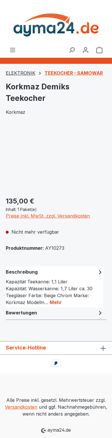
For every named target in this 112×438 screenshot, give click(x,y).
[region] (56, 159)
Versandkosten (21, 407)
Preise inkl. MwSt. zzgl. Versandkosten (48, 216)
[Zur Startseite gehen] (56, 23)
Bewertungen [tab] (21, 313)
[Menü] (13, 49)
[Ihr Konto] (85, 49)
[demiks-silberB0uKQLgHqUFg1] (56, 159)
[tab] (54, 286)
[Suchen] (72, 49)
